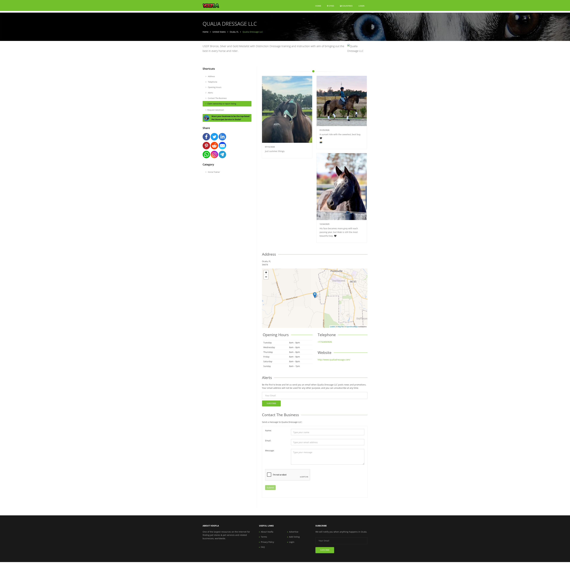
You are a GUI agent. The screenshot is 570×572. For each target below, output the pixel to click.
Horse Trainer (213, 172)
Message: (269, 450)
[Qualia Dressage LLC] (315, 295)
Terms (264, 536)
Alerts (210, 92)
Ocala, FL (234, 31)
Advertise (293, 531)
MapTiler (341, 326)
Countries (347, 5)
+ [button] (266, 272)
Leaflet (332, 326)
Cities (331, 5)
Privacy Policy (267, 542)
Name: (268, 430)
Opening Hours (214, 87)
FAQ (263, 547)
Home (318, 5)
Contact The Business (217, 98)
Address (211, 76)
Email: (268, 440)
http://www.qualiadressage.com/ (334, 359)
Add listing (294, 536)
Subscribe (271, 403)
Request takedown (215, 110)
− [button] (266, 277)
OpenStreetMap (352, 326)
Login (361, 5)
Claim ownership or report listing (221, 103)
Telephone (212, 82)
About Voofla (267, 531)
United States (219, 31)
